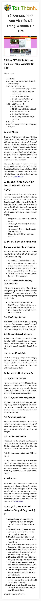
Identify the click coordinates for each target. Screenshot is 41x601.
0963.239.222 (18, 176)
